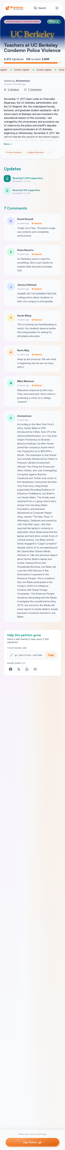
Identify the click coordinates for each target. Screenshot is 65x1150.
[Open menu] (56, 8)
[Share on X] (18, 669)
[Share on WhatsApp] (27, 669)
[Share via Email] (35, 669)
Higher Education (35, 152)
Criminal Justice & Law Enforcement (22, 21)
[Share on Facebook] (10, 669)
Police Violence (14, 152)
